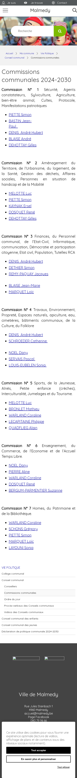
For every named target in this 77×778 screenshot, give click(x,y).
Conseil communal (14, 57)
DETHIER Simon (22, 267)
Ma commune (27, 53)
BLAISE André (20, 139)
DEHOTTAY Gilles (23, 145)
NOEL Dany (18, 352)
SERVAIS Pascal (22, 359)
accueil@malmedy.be (38, 713)
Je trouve (37, 2)
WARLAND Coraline (25, 415)
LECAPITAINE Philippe (26, 421)
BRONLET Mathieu (24, 409)
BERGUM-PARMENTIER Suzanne (35, 490)
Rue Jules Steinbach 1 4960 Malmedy (38, 708)
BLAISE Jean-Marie (24, 285)
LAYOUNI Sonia (21, 547)
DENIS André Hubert (26, 132)
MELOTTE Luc (20, 193)
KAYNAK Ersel (20, 206)
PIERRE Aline (19, 471)
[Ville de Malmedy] (40, 11)
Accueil (9, 53)
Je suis (11, 2)
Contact (62, 2)
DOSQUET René (22, 212)
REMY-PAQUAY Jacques (28, 274)
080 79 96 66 (38, 720)
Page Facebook (38, 717)
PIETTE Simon (20, 114)
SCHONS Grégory (23, 529)
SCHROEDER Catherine (28, 341)
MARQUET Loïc (21, 292)
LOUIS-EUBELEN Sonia (28, 365)
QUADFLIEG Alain (23, 428)
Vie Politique (47, 53)
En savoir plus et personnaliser (38, 759)
